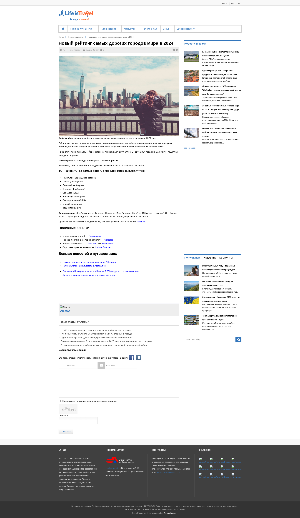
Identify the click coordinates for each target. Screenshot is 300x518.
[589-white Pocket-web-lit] (215, 476)
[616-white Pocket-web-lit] (236, 476)
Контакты (235, 4)
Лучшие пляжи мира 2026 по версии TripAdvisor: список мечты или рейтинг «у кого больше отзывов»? (221, 90)
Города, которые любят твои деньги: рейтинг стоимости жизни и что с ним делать (219, 132)
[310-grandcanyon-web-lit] (226, 468)
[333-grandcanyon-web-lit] (236, 468)
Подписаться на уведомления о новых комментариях (89, 401)
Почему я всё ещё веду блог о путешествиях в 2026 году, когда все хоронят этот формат (106, 341)
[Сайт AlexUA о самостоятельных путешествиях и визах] (76, 13)
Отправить (65, 431)
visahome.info (112, 468)
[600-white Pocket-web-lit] (215, 468)
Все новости (190, 148)
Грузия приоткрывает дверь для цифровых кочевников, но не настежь (97, 337)
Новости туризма (75, 37)
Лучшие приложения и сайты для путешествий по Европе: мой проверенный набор (104, 345)
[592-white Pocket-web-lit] (236, 461)
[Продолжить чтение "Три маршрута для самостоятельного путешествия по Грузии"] (191, 320)
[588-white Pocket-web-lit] (226, 461)
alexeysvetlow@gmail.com (168, 472)
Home (61, 37)
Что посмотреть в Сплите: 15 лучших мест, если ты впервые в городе (96, 333)
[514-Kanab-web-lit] (204, 476)
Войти (225, 4)
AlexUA (89, 50)
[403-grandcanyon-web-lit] (204, 461)
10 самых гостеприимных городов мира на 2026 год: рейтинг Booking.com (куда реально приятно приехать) (220, 110)
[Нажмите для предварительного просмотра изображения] (119, 96)
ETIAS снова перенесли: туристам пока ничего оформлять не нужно (96, 330)
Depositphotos (170, 513)
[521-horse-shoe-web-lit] (215, 461)
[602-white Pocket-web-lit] (226, 476)
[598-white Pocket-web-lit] (204, 468)
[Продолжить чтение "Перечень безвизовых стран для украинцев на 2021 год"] (191, 286)
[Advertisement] (169, 16)
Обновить (63, 415)
